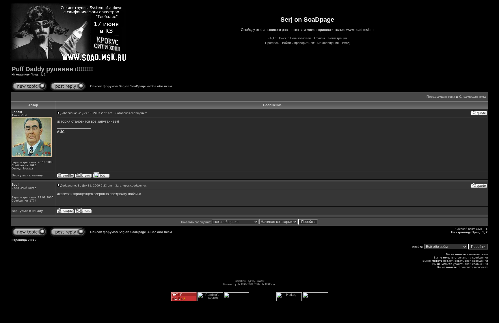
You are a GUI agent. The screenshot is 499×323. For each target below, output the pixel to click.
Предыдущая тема (441, 96)
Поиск (282, 38)
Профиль (272, 43)
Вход (345, 43)
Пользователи (300, 38)
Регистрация (337, 38)
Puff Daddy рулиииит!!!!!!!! (52, 69)
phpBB (241, 284)
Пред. (35, 74)
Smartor (260, 281)
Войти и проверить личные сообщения (310, 43)
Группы (319, 38)
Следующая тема (472, 96)
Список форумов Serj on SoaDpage (118, 86)
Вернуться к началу (27, 175)
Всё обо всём (161, 86)
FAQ (271, 38)
